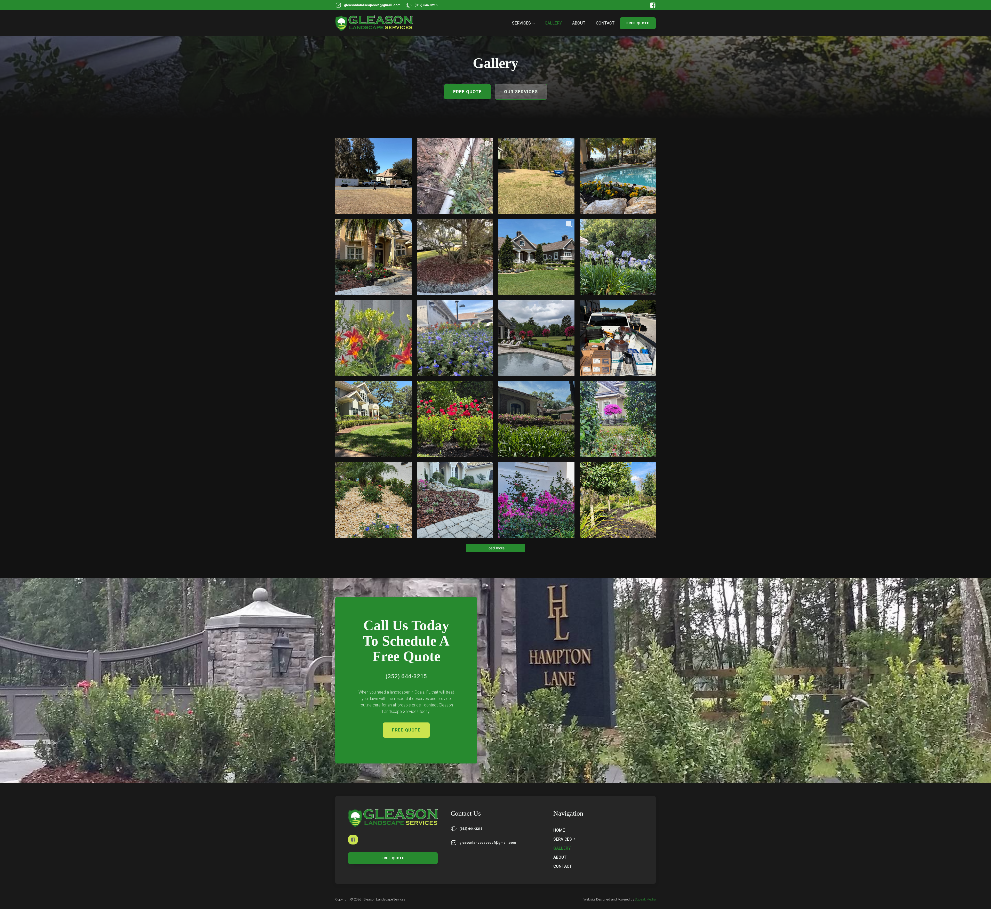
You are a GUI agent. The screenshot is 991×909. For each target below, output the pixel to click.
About (579, 23)
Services (521, 23)
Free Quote (637, 23)
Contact (605, 23)
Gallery (553, 23)
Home (559, 830)
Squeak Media (645, 899)
